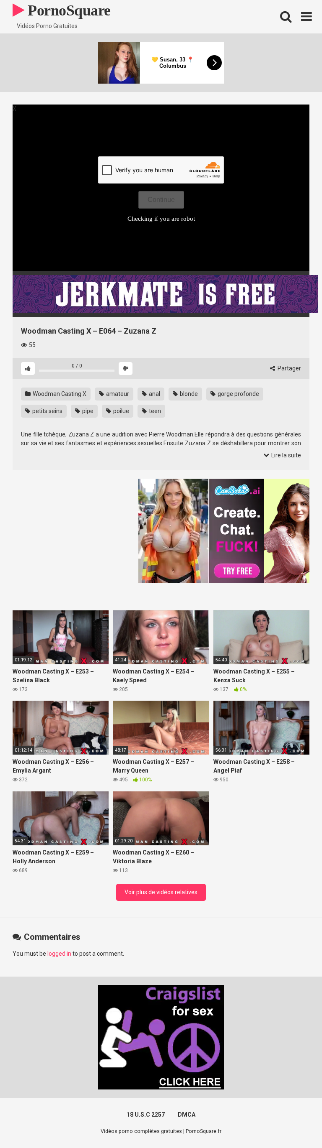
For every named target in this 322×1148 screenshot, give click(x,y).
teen (154, 411)
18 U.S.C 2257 (146, 1114)
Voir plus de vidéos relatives (161, 892)
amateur (117, 393)
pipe (87, 411)
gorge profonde (237, 393)
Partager (288, 368)
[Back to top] (294, 1122)
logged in (59, 953)
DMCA (186, 1114)
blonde (188, 393)
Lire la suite (285, 455)
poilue (120, 411)
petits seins (46, 411)
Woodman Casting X (58, 393)
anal (154, 393)
